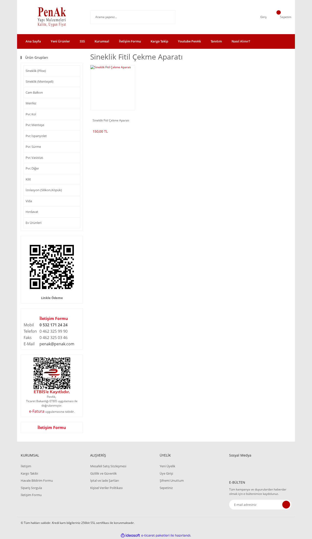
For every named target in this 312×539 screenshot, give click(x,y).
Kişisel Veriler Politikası (106, 488)
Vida (29, 201)
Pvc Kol (31, 114)
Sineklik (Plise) (36, 71)
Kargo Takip (159, 41)
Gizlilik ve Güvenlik (103, 473)
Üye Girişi (166, 473)
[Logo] (52, 17)
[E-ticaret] (155, 535)
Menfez (31, 103)
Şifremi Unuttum (172, 480)
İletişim (26, 466)
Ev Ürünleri (33, 222)
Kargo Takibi (29, 473)
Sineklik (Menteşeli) (39, 81)
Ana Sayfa (33, 41)
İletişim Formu (130, 41)
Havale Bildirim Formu (37, 480)
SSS (82, 41)
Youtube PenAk (189, 41)
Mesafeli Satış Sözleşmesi (108, 466)
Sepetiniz (166, 488)
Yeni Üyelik (167, 466)
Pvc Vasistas (34, 157)
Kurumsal (102, 41)
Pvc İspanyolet (36, 136)
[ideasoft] (130, 535)
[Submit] (286, 505)
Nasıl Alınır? (241, 41)
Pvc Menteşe (35, 125)
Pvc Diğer (32, 168)
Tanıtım (216, 41)
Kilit (28, 179)
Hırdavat (32, 212)
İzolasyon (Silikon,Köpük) (44, 190)
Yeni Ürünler (60, 41)
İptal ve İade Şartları (104, 480)
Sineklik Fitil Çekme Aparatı (111, 120)
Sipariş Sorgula (31, 488)
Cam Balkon (34, 92)
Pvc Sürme (33, 146)
